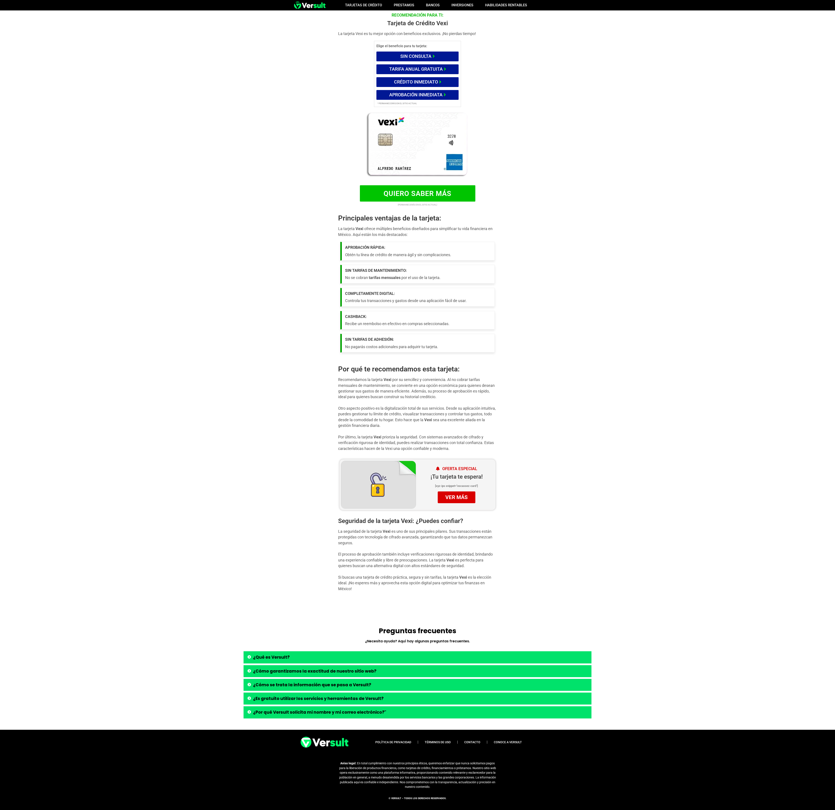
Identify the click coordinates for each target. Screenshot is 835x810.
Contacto (472, 742)
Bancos (433, 5)
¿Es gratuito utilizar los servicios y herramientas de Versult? (318, 698)
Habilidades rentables (506, 5)
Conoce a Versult (508, 742)
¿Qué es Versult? (271, 657)
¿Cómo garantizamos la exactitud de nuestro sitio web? (314, 671)
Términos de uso (438, 742)
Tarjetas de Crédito (363, 5)
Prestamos (404, 5)
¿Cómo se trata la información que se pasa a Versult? (312, 685)
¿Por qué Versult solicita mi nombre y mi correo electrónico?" (319, 712)
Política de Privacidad (393, 742)
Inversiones (462, 5)
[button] (417, 657)
